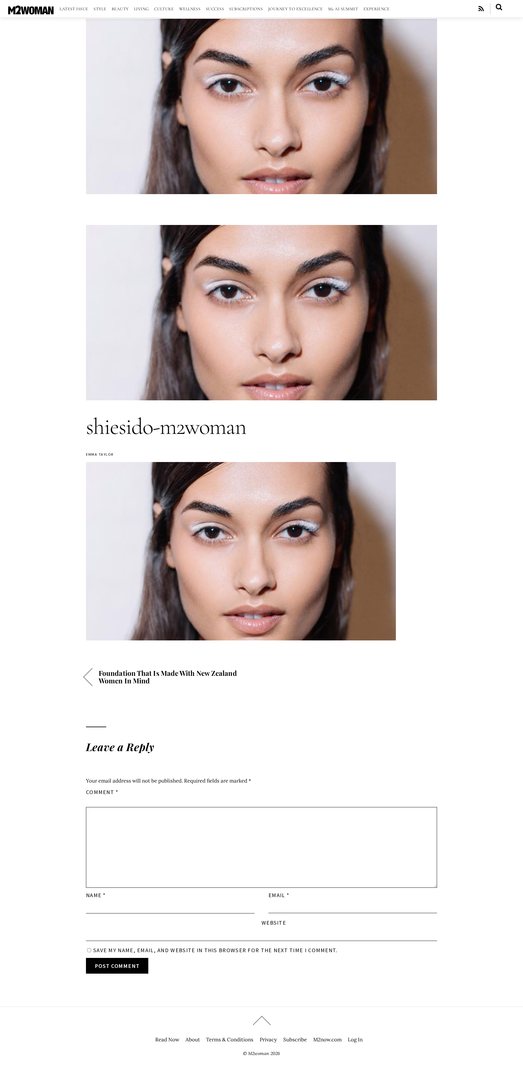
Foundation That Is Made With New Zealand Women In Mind (168, 676)
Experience (376, 8)
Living (141, 8)
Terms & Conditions (229, 1039)
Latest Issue (74, 8)
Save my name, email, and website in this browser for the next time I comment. (215, 950)
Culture (164, 8)
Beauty (120, 8)
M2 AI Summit (343, 8)
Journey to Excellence (295, 8)
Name (96, 895)
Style (100, 8)
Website (274, 922)
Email (278, 895)
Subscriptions (246, 8)
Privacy (268, 1039)
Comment (102, 792)
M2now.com (327, 1039)
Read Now (167, 1039)
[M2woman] (31, 11)
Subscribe (295, 1039)
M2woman (258, 1053)
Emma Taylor (100, 454)
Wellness (190, 8)
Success (215, 8)
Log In (355, 1039)
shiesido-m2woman (166, 427)
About (193, 1039)
